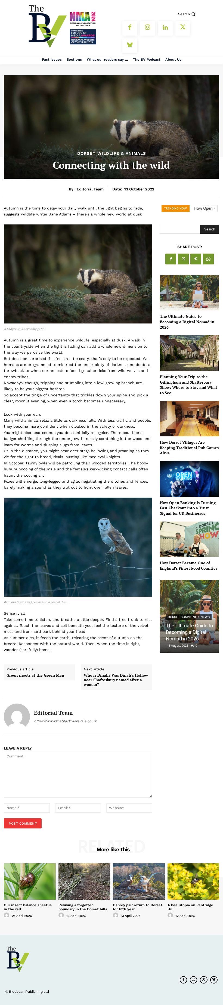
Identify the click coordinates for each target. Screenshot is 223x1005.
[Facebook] (129, 28)
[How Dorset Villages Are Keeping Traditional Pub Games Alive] (189, 418)
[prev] (205, 208)
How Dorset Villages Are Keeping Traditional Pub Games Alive (189, 447)
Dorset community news (189, 617)
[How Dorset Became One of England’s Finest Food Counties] (189, 539)
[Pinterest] (195, 259)
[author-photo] (7, 915)
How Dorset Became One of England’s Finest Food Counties (188, 565)
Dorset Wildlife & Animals (111, 154)
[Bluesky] (129, 45)
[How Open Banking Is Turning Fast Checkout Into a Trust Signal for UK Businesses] (189, 479)
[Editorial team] (17, 717)
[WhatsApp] (208, 259)
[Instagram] (147, 28)
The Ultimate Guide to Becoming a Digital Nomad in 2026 (187, 321)
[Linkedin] (165, 28)
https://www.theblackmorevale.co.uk (65, 721)
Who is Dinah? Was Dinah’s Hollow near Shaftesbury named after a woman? (116, 680)
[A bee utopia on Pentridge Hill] (193, 881)
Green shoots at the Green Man (35, 675)
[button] (187, 14)
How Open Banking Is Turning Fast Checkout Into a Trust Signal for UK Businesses (188, 508)
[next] (214, 208)
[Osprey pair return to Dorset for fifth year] (139, 881)
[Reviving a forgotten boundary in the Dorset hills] (84, 881)
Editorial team (90, 189)
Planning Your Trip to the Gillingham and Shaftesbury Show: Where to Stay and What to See (188, 384)
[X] (182, 28)
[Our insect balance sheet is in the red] (30, 881)
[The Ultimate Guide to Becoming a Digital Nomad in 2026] (189, 293)
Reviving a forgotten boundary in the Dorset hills (82, 907)
